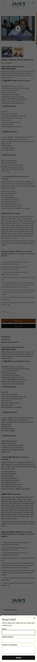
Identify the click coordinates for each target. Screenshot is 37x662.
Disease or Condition (9, 645)
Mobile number (7, 637)
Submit (18, 658)
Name (4, 629)
